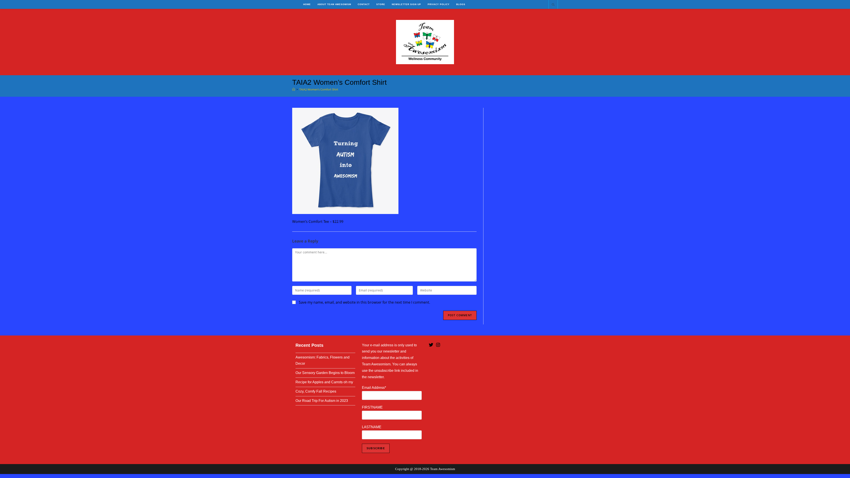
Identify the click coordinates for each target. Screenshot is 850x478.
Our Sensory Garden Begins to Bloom (325, 373)
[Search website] (553, 4)
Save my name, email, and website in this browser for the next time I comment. (364, 302)
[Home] (293, 89)
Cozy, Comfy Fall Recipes (316, 391)
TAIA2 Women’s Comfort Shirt (318, 89)
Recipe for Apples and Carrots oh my (324, 382)
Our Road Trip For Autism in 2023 (322, 401)
